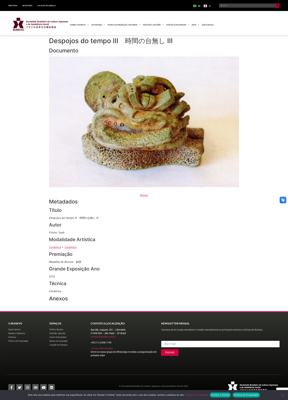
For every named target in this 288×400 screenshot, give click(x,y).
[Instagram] (27, 387)
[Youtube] (43, 387)
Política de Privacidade (196, 395)
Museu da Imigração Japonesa (123, 25)
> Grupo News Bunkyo (102, 348)
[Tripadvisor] (35, 387)
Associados (208, 25)
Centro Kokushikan (176, 25)
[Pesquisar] (277, 5)
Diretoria (12, 5)
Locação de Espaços (46, 5)
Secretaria (27, 5)
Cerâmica (55, 247)
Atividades (96, 25)
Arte (194, 25)
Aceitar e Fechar (220, 395)
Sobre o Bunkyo (78, 25)
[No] (283, 394)
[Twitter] (19, 387)
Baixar (144, 195)
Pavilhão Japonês (152, 25)
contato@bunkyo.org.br (103, 336)
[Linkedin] (51, 387)
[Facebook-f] (11, 387)
